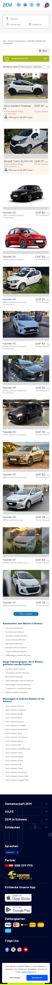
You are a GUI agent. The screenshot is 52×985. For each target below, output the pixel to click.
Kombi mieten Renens (15, 669)
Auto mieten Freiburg (15, 710)
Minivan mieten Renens (16, 692)
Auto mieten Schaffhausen (17, 749)
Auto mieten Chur (13, 733)
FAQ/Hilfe (32, 6)
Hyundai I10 (9, 256)
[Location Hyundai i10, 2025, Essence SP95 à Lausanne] (26, 326)
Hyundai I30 (9, 387)
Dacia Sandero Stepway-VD (17, 107)
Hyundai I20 (9, 299)
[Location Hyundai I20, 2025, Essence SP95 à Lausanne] (26, 414)
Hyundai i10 (9, 343)
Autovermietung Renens (17, 41)
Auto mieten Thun (14, 752)
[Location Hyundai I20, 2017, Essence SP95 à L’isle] (26, 499)
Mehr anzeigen (26, 614)
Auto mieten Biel (13, 745)
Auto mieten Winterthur (16, 729)
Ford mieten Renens (14, 632)
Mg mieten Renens (14, 643)
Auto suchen (19, 6)
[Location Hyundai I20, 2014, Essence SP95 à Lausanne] (26, 282)
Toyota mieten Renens (15, 651)
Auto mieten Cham (14, 768)
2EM (4, 41)
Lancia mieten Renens (15, 639)
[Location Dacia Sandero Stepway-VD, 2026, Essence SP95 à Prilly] (26, 88)
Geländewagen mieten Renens (19, 680)
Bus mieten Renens (14, 676)
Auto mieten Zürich (14, 706)
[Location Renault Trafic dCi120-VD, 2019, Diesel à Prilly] (26, 144)
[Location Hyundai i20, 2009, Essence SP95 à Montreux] (26, 542)
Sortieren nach (10, 67)
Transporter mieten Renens (18, 688)
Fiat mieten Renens (14, 628)
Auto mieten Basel (14, 714)
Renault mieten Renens (16, 647)
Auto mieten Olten (14, 760)
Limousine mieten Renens (17, 673)
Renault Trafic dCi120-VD (18, 161)
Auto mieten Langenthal (16, 780)
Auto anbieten (25, 6)
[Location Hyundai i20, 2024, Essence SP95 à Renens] (26, 195)
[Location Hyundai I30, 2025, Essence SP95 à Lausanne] (26, 370)
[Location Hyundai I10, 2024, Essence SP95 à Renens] (26, 239)
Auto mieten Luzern (14, 721)
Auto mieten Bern (13, 717)
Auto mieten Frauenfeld (16, 776)
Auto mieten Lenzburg (16, 772)
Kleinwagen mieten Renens (18, 684)
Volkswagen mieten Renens (18, 655)
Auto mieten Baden (14, 756)
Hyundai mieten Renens (16, 636)
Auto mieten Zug (13, 764)
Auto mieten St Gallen (15, 725)
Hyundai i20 (9, 212)
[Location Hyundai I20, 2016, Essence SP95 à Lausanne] (26, 457)
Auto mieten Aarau (14, 741)
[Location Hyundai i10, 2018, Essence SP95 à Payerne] (26, 585)
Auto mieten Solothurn (16, 737)
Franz (38, 6)
